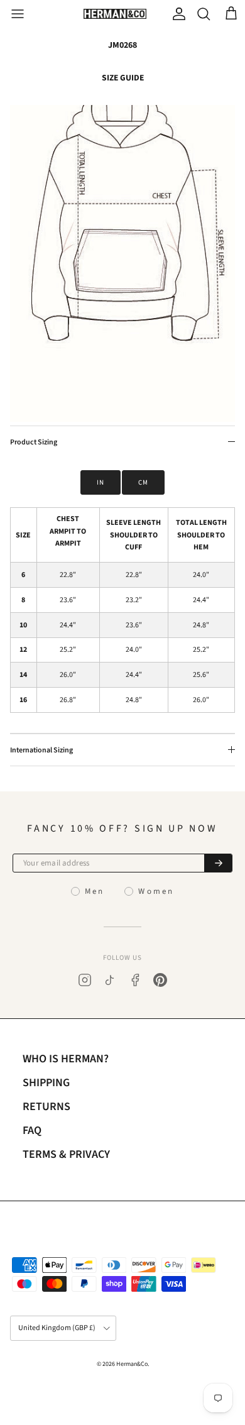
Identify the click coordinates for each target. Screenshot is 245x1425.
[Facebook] (135, 980)
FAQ (32, 1130)
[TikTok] (110, 980)
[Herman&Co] (115, 14)
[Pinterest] (160, 980)
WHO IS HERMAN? (66, 1059)
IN (100, 482)
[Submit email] (218, 863)
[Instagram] (85, 980)
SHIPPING (46, 1083)
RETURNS (46, 1106)
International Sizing (41, 750)
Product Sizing (33, 442)
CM (143, 482)
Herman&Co (132, 1364)
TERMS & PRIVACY (66, 1154)
